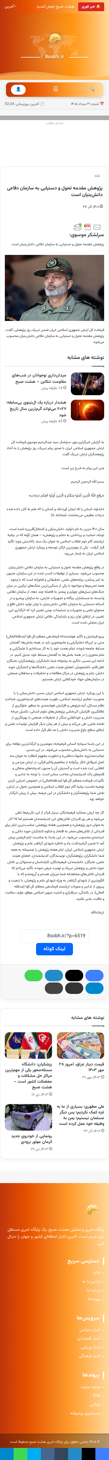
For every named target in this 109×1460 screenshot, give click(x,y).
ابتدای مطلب (54, 123)
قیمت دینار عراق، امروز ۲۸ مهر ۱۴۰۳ (81, 1067)
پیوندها (94, 1299)
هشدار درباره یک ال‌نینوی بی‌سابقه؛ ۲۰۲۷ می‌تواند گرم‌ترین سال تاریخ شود (36, 408)
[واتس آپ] (34, 975)
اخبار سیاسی (90, 1330)
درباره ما (94, 1290)
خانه (97, 176)
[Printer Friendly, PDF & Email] (87, 227)
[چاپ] (54, 988)
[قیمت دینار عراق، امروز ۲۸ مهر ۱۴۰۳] (80, 1045)
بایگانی (95, 1405)
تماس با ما (91, 1282)
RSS (97, 1396)
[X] (74, 975)
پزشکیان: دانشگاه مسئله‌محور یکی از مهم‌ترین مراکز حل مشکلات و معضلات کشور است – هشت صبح (28, 1076)
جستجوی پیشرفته (85, 1414)
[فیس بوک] (94, 975)
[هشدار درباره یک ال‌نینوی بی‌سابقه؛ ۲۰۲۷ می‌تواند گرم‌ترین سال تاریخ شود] (87, 410)
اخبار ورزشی (91, 1347)
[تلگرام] (94, 988)
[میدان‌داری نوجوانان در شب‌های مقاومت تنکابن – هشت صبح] (87, 384)
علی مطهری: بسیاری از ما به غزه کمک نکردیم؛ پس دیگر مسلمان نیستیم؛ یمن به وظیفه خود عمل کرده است (80, 1115)
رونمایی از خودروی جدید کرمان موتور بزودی (31, 1139)
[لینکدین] (54, 975)
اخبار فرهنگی (90, 1356)
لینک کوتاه (54, 949)
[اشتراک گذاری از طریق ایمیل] (74, 988)
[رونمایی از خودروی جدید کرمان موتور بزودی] (28, 1117)
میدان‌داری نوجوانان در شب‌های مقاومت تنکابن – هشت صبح (39, 378)
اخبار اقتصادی (89, 1339)
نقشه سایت (91, 1387)
